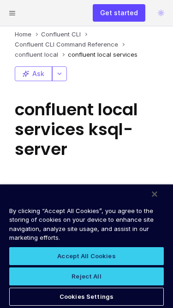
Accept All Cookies (86, 256)
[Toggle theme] (161, 13)
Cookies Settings (86, 296)
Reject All (86, 276)
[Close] (154, 194)
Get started (119, 13)
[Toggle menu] (12, 13)
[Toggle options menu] (59, 74)
